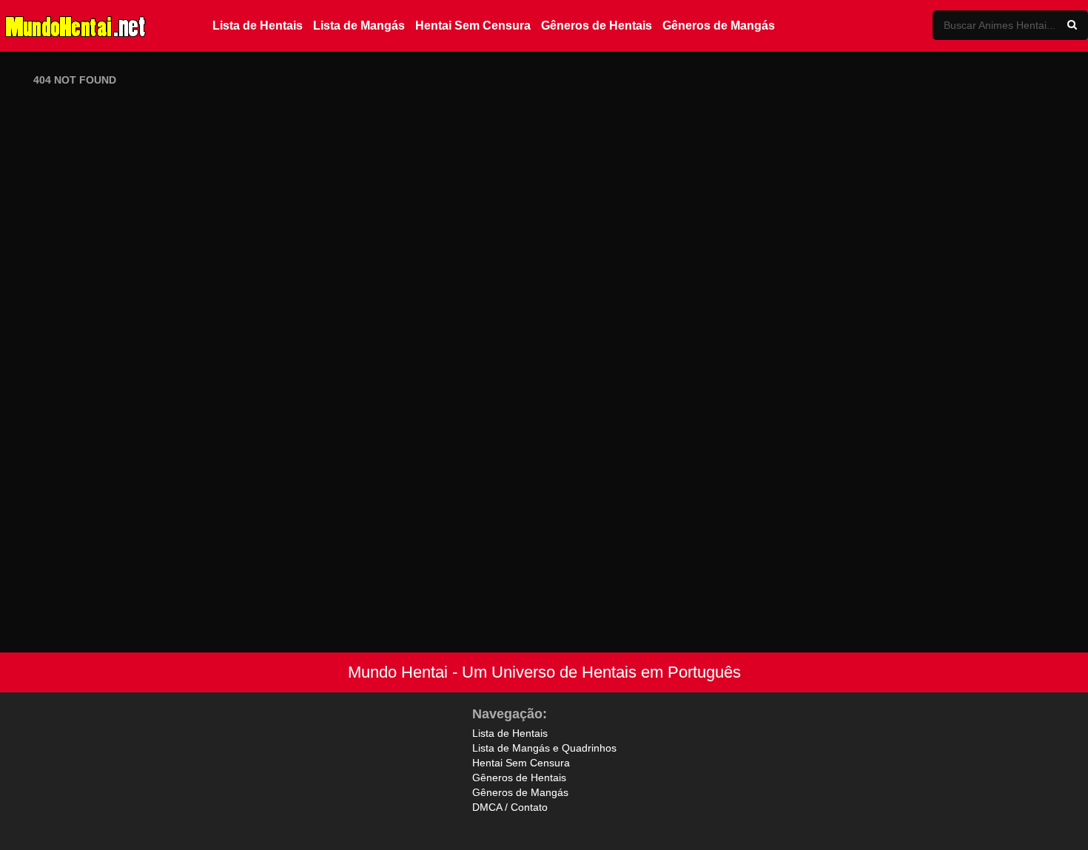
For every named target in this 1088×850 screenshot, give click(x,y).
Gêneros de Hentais (596, 25)
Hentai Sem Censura (473, 25)
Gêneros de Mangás (718, 25)
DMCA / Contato (510, 807)
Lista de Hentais (257, 25)
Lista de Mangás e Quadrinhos (544, 748)
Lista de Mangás (359, 25)
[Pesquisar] (1072, 25)
